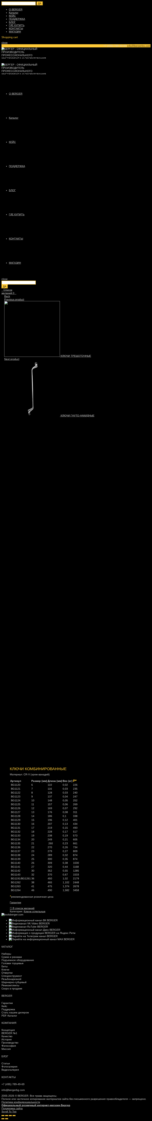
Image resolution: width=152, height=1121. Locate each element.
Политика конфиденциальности (20, 1102)
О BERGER (15, 9)
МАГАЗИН (15, 31)
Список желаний (7, 291)
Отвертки (7, 972)
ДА (39, 3)
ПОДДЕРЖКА (17, 18)
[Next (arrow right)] (6, 1118)
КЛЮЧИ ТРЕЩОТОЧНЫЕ (76, 355)
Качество (6, 1036)
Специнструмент (11, 975)
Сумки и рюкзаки (11, 956)
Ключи (5, 969)
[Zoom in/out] (14, 1115)
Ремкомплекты (10, 985)
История (6, 1039)
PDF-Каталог (9, 1015)
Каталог (13, 12)
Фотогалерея (9, 1066)
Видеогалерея (10, 1069)
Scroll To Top (8, 1111)
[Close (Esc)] (2, 1115)
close (4, 42)
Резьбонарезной (11, 979)
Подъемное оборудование (17, 960)
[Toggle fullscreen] (10, 1115)
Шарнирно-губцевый (14, 982)
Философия (8, 1045)
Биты (4, 966)
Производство (9, 1042)
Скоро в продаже (11, 988)
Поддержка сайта (12, 1108)
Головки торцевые (12, 963)
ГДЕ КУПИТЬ (16, 25)
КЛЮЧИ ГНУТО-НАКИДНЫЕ (77, 415)
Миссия (6, 1048)
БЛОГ (12, 22)
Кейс (4, 1006)
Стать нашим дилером (15, 1012)
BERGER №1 (9, 1033)
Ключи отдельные (34, 911)
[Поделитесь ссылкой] (6, 1115)
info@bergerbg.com (139, 45)
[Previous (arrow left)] (2, 1118)
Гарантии (15, 902)
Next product (11, 359)
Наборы (6, 953)
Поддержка (8, 1009)
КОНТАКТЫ (16, 28)
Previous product (14, 299)
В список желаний (23, 908)
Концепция (8, 1029)
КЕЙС (12, 15)
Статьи (5, 1063)
